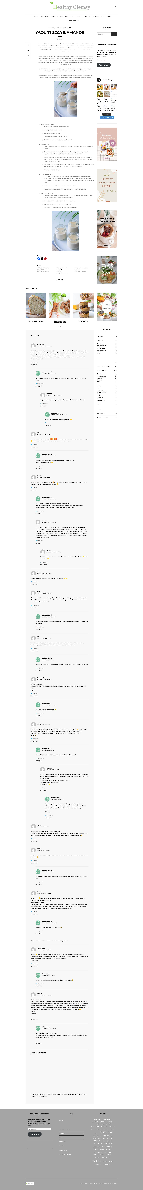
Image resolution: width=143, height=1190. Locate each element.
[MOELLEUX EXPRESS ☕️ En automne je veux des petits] (114, 101)
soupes (98, 395)
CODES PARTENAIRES (73, 20)
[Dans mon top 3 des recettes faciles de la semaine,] (100, 87)
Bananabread (107, 1119)
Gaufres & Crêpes (101, 376)
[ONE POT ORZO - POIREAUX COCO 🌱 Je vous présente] (100, 94)
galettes (95, 1132)
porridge (107, 1147)
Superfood (100, 413)
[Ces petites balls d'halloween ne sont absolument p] (107, 101)
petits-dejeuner (102, 370)
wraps (111, 1161)
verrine (105, 1161)
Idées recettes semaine (104, 366)
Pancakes (99, 378)
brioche (103, 1121)
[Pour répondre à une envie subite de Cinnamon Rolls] (107, 87)
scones (96, 1154)
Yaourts (69, 27)
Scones (99, 404)
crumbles (99, 346)
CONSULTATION (105, 16)
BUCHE (97, 1124)
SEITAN (102, 1154)
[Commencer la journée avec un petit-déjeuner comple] (114, 87)
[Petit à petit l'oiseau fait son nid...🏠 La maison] (107, 94)
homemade (60, 279)
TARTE (98, 1157)
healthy (106, 1132)
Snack (64, 27)
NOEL (103, 1140)
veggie (98, 398)
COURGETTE (104, 1126)
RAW (96, 1149)
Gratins (99, 362)
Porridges (99, 380)
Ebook (99, 357)
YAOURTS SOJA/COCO (43, 268)
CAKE (102, 1124)
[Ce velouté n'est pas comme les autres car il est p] (100, 108)
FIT (93, 1129)
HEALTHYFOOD (97, 1136)
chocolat (95, 1126)
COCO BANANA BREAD (35, 321)
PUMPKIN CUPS (83, 321)
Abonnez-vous (103, 65)
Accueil (35, 16)
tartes (98, 353)
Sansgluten (98, 1152)
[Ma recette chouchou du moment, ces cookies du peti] (114, 108)
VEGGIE (97, 1161)
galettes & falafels (102, 392)
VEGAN (106, 1157)
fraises (112, 1129)
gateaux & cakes (101, 348)
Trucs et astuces (56, 16)
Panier (78, 16)
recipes (102, 1149)
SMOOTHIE (109, 1154)
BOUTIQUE (68, 16)
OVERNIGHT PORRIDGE (81, 268)
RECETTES (44, 16)
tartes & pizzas (100, 397)
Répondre (34, 364)
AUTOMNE (97, 1119)
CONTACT (95, 16)
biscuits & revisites (101, 345)
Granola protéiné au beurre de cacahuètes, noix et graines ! (50, 941)
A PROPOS (86, 16)
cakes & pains (100, 390)
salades (99, 393)
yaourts (98, 1164)
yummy (107, 1164)
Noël (94, 1143)
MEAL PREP (109, 1138)
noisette (109, 1140)
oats (100, 1143)
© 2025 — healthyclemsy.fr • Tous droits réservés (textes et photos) (98, 1183)
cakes (108, 1124)
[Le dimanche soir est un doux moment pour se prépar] (114, 94)
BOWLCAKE (95, 1121)
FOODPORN (105, 1129)
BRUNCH (110, 1121)
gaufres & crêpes (101, 350)
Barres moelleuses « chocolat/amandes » (60, 322)
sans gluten (108, 1152)
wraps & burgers (101, 400)
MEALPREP (102, 1138)
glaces (98, 351)
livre (95, 1138)
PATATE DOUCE (97, 1146)
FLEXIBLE (98, 1129)
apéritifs (100, 336)
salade (109, 1149)
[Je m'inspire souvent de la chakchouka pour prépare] (107, 108)
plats (98, 386)
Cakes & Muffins (101, 375)
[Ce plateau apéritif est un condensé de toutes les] (100, 101)
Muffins (97, 1141)
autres (54, 27)
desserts (59, 27)
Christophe (45, 521)
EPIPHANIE (112, 1126)
